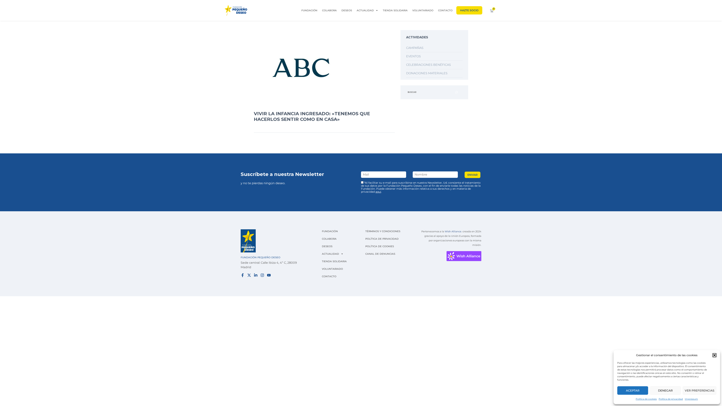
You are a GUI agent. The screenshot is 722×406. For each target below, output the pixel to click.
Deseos (346, 10)
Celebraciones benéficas (428, 65)
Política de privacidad (671, 399)
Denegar (665, 390)
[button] (714, 355)
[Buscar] (456, 92)
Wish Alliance (453, 231)
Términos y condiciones (382, 231)
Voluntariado (422, 10)
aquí (378, 191)
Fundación (309, 10)
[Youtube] (269, 275)
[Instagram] (262, 275)
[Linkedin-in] (256, 275)
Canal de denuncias (380, 253)
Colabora (329, 10)
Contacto (445, 10)
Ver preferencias (699, 390)
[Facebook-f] (242, 275)
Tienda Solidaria (395, 10)
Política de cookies (646, 399)
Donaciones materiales (426, 73)
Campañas (414, 48)
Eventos (413, 56)
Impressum (691, 399)
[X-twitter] (249, 275)
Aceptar (632, 390)
